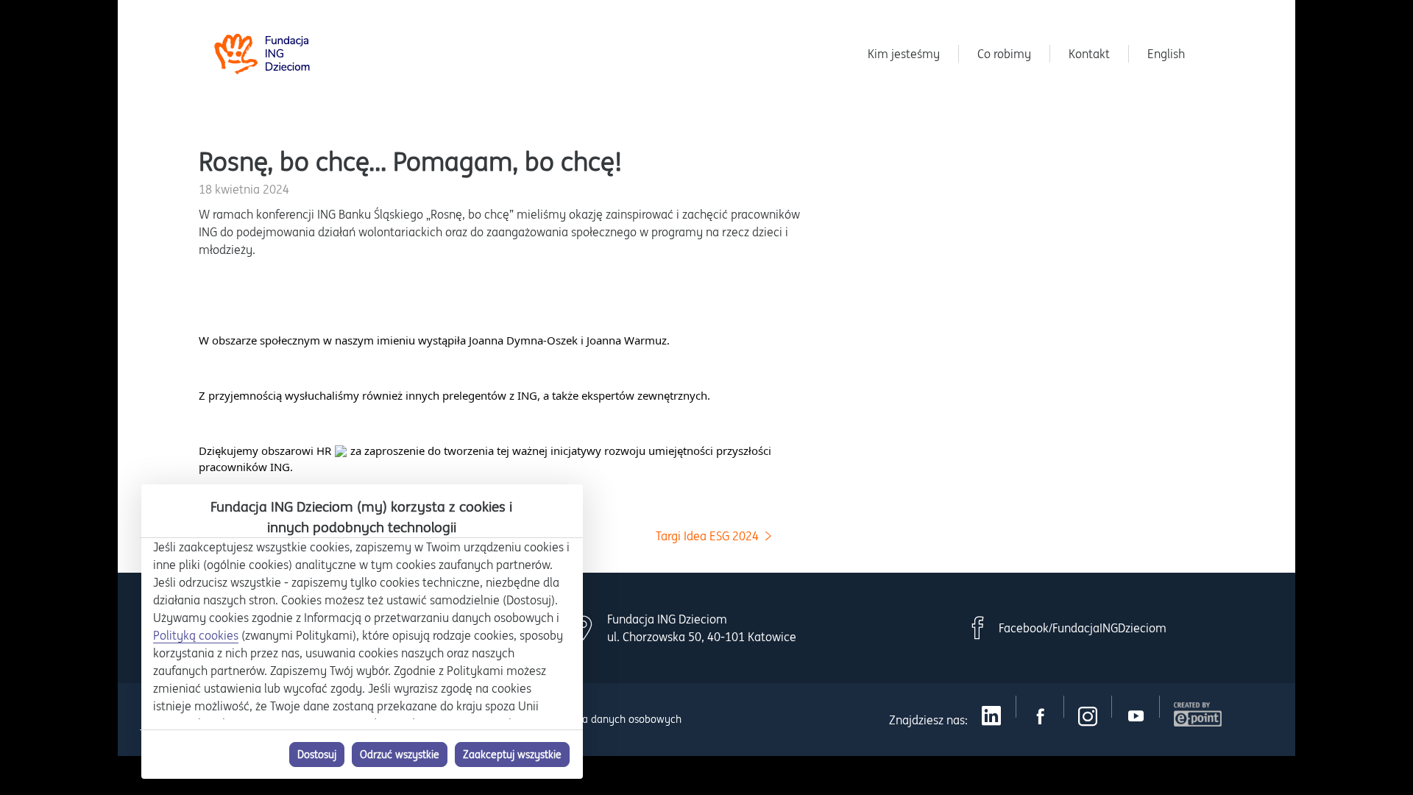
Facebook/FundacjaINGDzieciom (1082, 628)
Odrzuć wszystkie (399, 754)
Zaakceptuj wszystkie (512, 754)
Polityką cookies (195, 635)
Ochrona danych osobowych (614, 719)
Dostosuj (316, 754)
